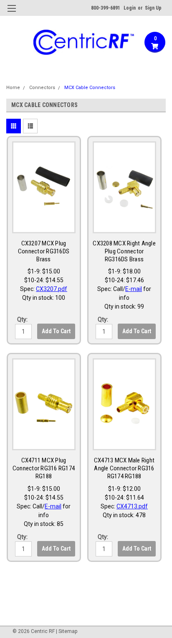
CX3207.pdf (51, 289)
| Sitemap (66, 631)
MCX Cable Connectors (89, 87)
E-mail (133, 289)
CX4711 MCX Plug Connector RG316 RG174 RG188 (44, 468)
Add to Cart (56, 331)
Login (130, 8)
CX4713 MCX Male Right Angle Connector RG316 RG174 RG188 (124, 468)
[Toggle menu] (11, 13)
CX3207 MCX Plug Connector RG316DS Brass (43, 251)
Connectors (42, 87)
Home (13, 87)
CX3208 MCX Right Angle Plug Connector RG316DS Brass (124, 251)
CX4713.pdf (132, 506)
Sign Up (153, 8)
